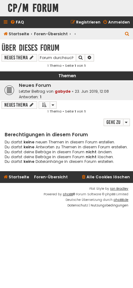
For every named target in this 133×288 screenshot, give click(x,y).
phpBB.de (121, 199)
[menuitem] (17, 22)
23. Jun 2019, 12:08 (92, 91)
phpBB (68, 194)
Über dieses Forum (30, 48)
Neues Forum (35, 85)
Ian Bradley (119, 188)
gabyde (63, 91)
